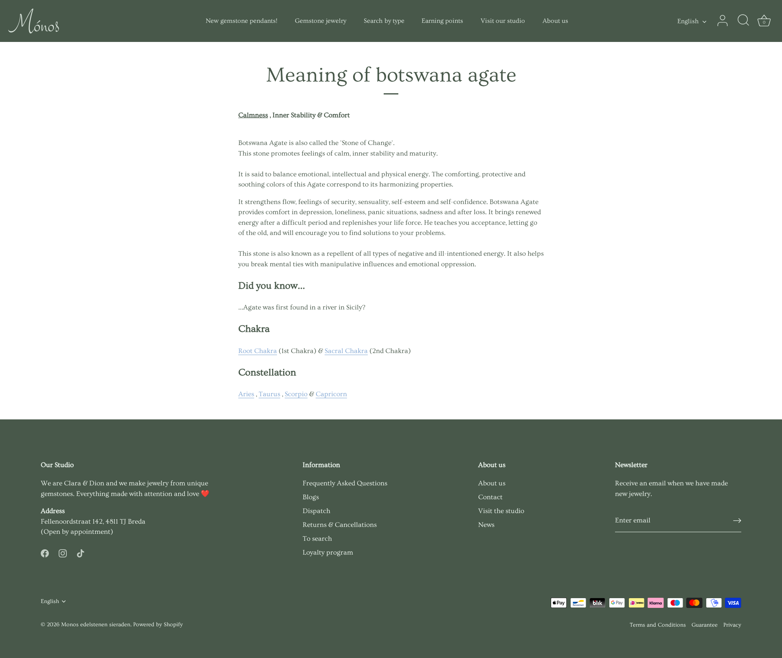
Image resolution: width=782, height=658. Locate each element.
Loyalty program (328, 552)
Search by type (384, 20)
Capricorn (331, 394)
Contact (490, 497)
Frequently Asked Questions (345, 483)
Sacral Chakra (346, 351)
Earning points (442, 20)
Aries (246, 394)
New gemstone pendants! (241, 20)
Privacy (732, 625)
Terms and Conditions (658, 625)
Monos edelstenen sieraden (95, 624)
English (688, 21)
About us (555, 20)
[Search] (743, 21)
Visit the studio (501, 511)
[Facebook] (45, 552)
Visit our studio (503, 20)
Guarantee (705, 625)
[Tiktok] (81, 552)
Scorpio (296, 394)
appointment (90, 531)
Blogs (311, 497)
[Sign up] (737, 520)
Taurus (269, 394)
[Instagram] (63, 552)
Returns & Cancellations (340, 525)
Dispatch (316, 511)
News (486, 525)
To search (317, 538)
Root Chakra (257, 351)
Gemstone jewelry (320, 20)
